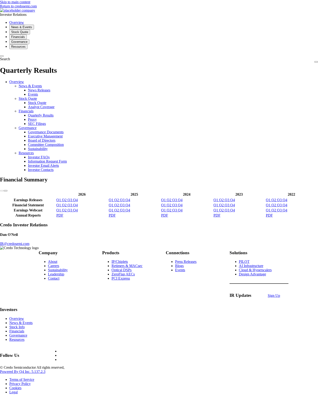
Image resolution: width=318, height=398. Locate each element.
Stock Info (17, 327)
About (52, 262)
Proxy (32, 119)
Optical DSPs (122, 270)
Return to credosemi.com (18, 6)
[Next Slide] (5, 190)
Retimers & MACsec (127, 266)
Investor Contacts (41, 170)
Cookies (15, 388)
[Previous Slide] (2, 190)
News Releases (39, 90)
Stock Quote (28, 98)
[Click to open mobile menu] (316, 62)
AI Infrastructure (251, 266)
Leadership (56, 274)
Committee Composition (46, 145)
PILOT (244, 262)
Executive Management (45, 136)
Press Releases (185, 262)
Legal (13, 392)
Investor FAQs (39, 157)
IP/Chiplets (120, 262)
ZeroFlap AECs (123, 274)
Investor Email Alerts (43, 165)
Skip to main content (15, 2)
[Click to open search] (2, 56)
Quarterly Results (41, 115)
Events (33, 94)
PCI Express (121, 278)
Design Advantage (252, 274)
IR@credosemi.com (14, 244)
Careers (53, 266)
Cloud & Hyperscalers (255, 270)
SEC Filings (37, 124)
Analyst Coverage (41, 107)
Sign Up (274, 296)
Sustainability (38, 149)
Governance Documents (46, 132)
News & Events (30, 86)
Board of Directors (41, 140)
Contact (53, 278)
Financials (26, 111)
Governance (28, 128)
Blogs (179, 266)
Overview (16, 82)
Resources (26, 153)
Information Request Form (47, 161)
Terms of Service (21, 379)
